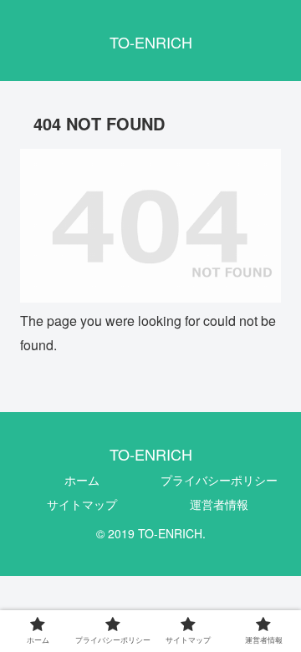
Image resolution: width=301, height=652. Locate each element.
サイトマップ (82, 504)
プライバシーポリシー (219, 479)
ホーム (81, 479)
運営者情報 (219, 504)
